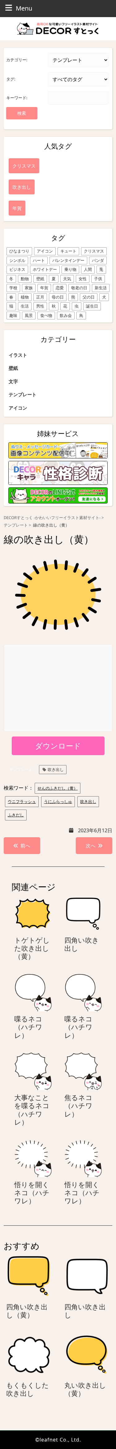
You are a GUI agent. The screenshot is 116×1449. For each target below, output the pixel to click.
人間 (88, 269)
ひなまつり (19, 251)
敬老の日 (79, 287)
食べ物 (46, 315)
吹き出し (56, 769)
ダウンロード (58, 746)
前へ (25, 845)
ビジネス (17, 269)
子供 (98, 278)
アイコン (45, 251)
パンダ (98, 260)
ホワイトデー (45, 269)
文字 (13, 381)
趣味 (13, 315)
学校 (13, 287)
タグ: (10, 79)
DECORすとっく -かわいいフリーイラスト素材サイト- (52, 517)
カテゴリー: (16, 60)
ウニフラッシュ (22, 801)
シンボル (17, 260)
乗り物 (70, 269)
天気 (67, 278)
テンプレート (23, 394)
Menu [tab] (24, 8)
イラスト (18, 355)
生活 (25, 306)
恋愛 (60, 287)
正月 (40, 297)
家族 (29, 287)
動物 (25, 278)
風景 (29, 315)
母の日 (58, 297)
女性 (83, 278)
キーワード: (16, 97)
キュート (68, 251)
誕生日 (92, 306)
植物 (25, 297)
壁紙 (40, 278)
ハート (39, 260)
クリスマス (94, 251)
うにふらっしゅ (58, 801)
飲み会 (66, 315)
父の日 (89, 297)
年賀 (44, 287)
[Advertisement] (58, 688)
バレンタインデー (68, 260)
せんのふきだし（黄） (57, 788)
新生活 (101, 287)
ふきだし (16, 815)
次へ (91, 845)
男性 (40, 306)
